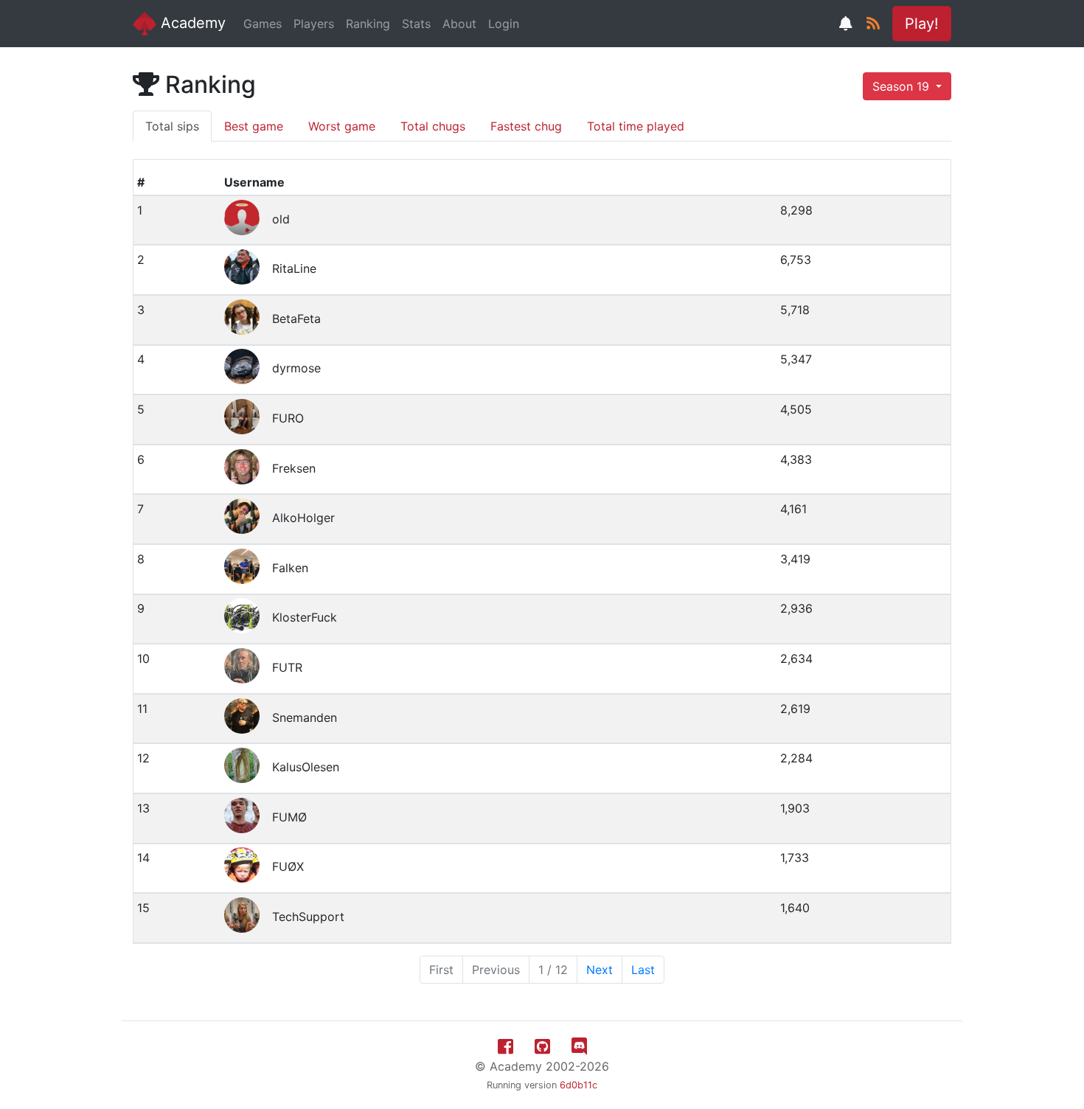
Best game (253, 126)
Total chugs (432, 126)
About (459, 23)
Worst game (341, 126)
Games (262, 23)
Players (313, 23)
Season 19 (902, 86)
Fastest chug (526, 126)
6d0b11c (578, 1085)
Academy (191, 23)
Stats (416, 23)
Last (643, 969)
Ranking (368, 23)
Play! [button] (922, 23)
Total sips (172, 126)
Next (599, 969)
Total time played (635, 126)
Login (503, 23)
